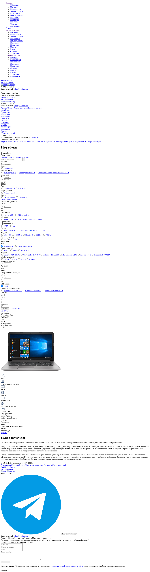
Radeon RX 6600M (102, 255)
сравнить (34, 137)
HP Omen (23, 197)
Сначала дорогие (7, 157)
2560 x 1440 (23, 215)
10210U (7, 235)
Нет (6, 286)
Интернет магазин (13, 55)
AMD (6, 226)
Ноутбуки (14, 7)
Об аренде (14, 5)
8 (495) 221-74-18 (8, 80)
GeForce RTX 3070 (31, 255)
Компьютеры (15, 9)
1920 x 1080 (9, 215)
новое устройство (27, 173)
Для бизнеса (9, 188)
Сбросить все (15, 309)
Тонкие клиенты (17, 11)
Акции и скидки (12, 30)
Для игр (22, 188)
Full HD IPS (9, 220)
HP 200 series (9, 197)
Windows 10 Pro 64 (33, 291)
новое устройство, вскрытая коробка (53, 173)
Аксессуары (15, 26)
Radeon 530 (85, 255)
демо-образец (10, 173)
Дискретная (9, 246)
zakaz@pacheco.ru (21, 89)
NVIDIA (25, 250)
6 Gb (14, 259)
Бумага (13, 49)
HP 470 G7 (5, 311)
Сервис (8, 28)
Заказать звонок (7, 83)
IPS (40, 220)
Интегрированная (26, 246)
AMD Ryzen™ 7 (11, 231)
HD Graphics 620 (69, 255)
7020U (49, 235)
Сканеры (13, 24)
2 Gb (6, 259)
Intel (15, 226)
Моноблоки (15, 13)
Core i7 (45, 231)
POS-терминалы (16, 15)
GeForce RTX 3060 (12, 255)
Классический (10, 193)
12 (5, 306)
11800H (29, 235)
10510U (18, 235)
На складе (8, 168)
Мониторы (14, 18)
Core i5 (34, 231)
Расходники (15, 77)
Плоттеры (14, 22)
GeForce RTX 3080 (51, 255)
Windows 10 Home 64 (13, 291)
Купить (4, 433)
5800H (39, 235)
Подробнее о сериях (9, 199)
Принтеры (14, 20)
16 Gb (32, 259)
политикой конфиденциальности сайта (67, 566)
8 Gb (23, 259)
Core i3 (24, 231)
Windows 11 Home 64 (54, 291)
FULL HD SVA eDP (26, 220)
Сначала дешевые (22, 157)
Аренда (9, 3)
